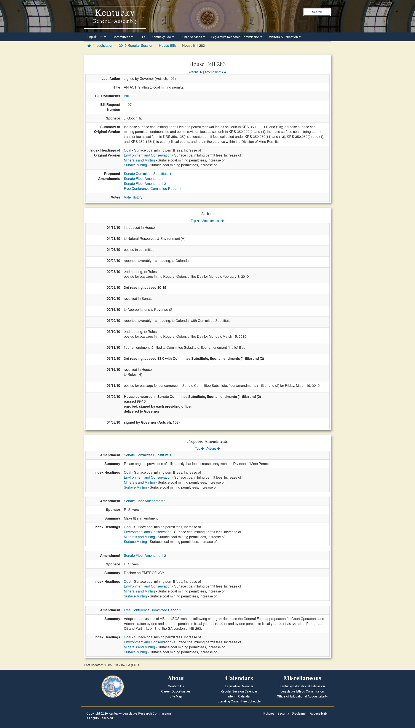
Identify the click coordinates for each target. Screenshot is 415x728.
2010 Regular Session (136, 45)
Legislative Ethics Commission (302, 691)
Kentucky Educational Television (302, 686)
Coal (127, 150)
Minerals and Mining (139, 160)
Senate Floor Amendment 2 (145, 183)
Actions (193, 72)
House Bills (168, 45)
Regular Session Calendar (239, 691)
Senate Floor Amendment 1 (145, 178)
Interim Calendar (239, 696)
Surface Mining (135, 164)
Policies (269, 713)
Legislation (104, 45)
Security (283, 713)
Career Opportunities (176, 691)
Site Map (176, 696)
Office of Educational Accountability (302, 696)
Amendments (214, 72)
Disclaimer (299, 713)
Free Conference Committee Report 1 (152, 188)
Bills (142, 37)
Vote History (133, 197)
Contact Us (176, 686)
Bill (126, 95)
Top (194, 220)
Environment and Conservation (147, 155)
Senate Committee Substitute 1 (147, 173)
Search (317, 12)
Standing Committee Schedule (239, 701)
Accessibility (318, 713)
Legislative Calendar (239, 686)
